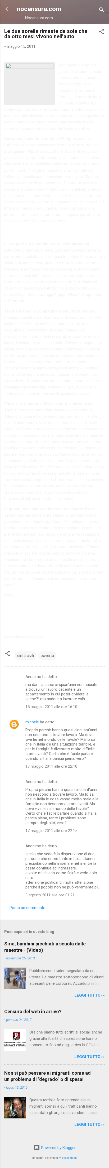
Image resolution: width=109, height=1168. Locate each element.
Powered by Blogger (58, 1147)
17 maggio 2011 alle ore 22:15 (51, 830)
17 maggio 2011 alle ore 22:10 (51, 766)
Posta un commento (28, 907)
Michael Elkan (68, 1158)
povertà (47, 655)
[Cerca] (101, 11)
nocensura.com (39, 9)
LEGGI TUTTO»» (89, 995)
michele (32, 722)
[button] (101, 32)
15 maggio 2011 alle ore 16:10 (51, 706)
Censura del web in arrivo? (32, 1011)
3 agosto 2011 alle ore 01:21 (50, 895)
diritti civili (25, 655)
